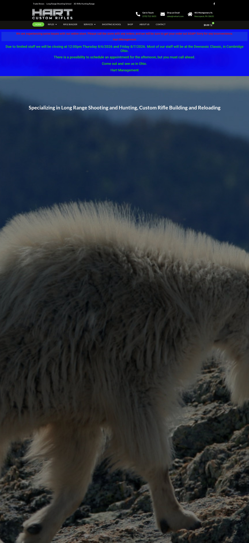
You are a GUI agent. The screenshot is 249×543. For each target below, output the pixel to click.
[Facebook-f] (214, 3)
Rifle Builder (70, 24)
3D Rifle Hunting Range (84, 3)
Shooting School (111, 24)
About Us (144, 24)
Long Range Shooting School (58, 3)
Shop (130, 24)
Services (88, 24)
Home (38, 24)
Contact (160, 24)
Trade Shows (38, 3)
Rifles (51, 24)
